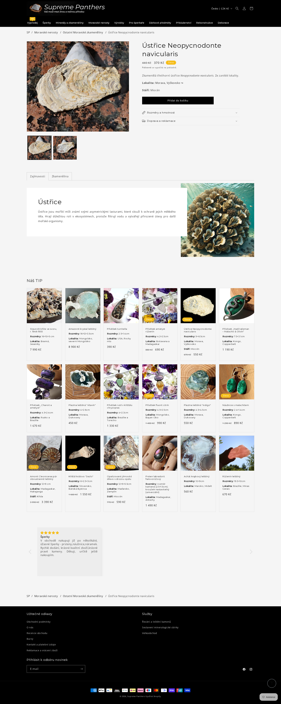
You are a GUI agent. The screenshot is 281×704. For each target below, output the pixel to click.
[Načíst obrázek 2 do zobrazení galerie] (65, 148)
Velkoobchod (149, 633)
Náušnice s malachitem (235, 405)
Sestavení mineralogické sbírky (160, 627)
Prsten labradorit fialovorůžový (155, 477)
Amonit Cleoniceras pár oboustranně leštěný (43, 477)
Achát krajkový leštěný (196, 476)
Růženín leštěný (231, 476)
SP (28, 32)
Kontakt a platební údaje (41, 644)
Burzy (30, 638)
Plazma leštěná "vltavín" (82, 405)
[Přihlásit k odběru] (81, 669)
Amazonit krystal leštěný (82, 328)
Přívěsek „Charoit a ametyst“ (41, 406)
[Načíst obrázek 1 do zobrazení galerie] (39, 148)
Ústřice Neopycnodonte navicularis (198, 330)
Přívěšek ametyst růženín (155, 330)
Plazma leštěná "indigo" (197, 405)
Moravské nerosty (46, 32)
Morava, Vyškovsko (169, 83)
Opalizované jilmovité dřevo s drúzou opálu (119, 477)
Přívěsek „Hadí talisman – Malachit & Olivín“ (235, 330)
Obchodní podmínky (38, 621)
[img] (69, 533)
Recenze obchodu (37, 633)
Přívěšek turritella (117, 328)
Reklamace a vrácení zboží (42, 650)
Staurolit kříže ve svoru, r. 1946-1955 (43, 330)
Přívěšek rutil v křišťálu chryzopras (119, 406)
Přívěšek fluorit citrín (157, 405)
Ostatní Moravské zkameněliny (83, 32)
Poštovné (146, 67)
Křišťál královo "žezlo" (81, 476)
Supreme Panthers (136, 696)
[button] (237, 8)
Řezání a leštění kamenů (156, 621)
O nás (30, 627)
